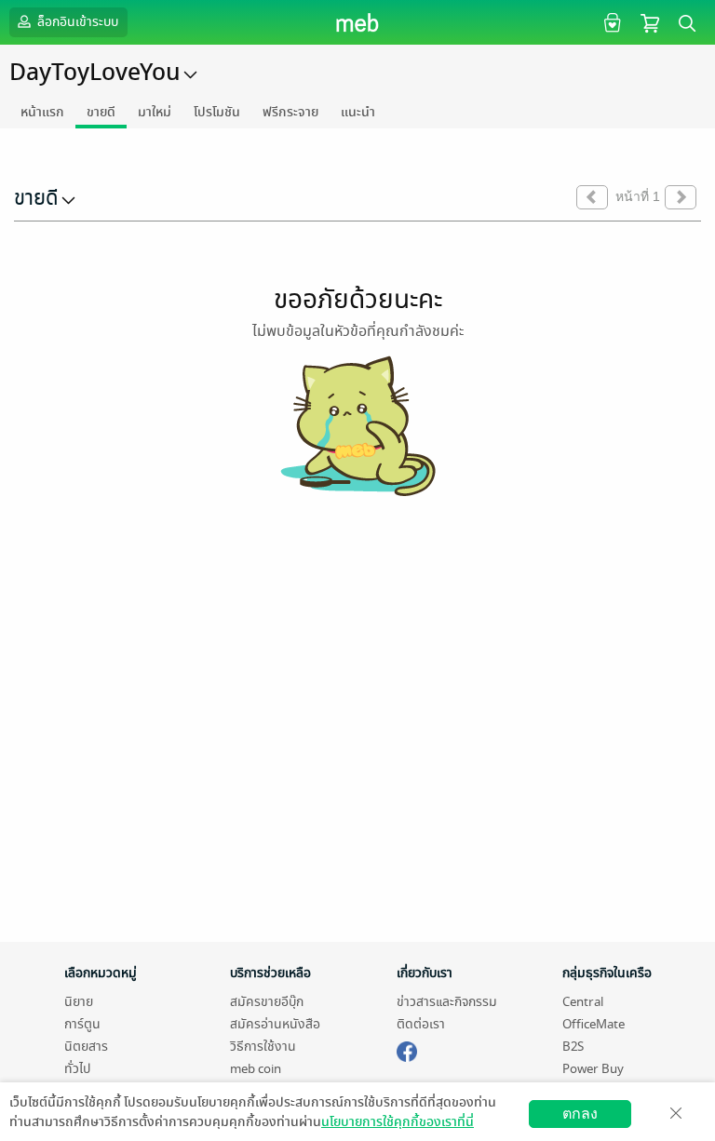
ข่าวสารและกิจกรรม (447, 1002)
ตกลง (580, 1113)
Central (582, 1002)
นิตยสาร (86, 1046)
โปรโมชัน (217, 112)
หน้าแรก (42, 112)
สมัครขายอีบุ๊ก (267, 1002)
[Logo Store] (358, 22)
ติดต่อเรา (421, 1024)
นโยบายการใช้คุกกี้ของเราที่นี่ (397, 1122)
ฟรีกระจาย (290, 112)
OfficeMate (593, 1024)
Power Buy (593, 1069)
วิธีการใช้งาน (263, 1046)
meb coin (255, 1069)
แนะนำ (358, 112)
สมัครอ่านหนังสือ (275, 1024)
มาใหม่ (154, 112)
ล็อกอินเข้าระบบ (76, 22)
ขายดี (101, 112)
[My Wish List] (610, 22)
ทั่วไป (77, 1069)
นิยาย (78, 1002)
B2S (573, 1046)
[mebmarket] (407, 1049)
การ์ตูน (82, 1024)
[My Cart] (650, 22)
